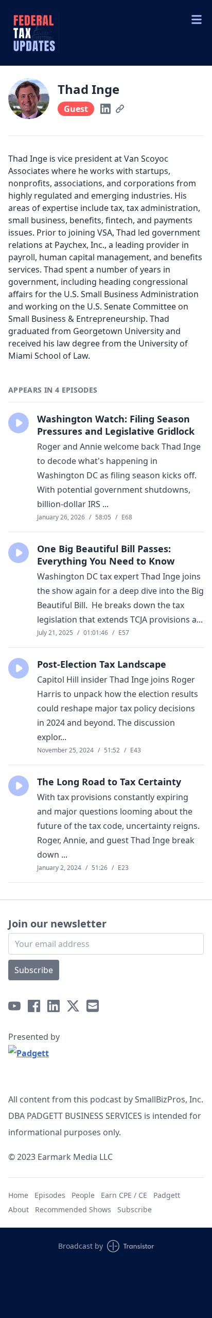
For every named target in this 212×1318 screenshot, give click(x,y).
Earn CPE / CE (124, 1195)
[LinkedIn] (105, 109)
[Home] (106, 32)
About (18, 1209)
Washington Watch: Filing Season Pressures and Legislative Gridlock (116, 425)
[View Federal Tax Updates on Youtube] (14, 1006)
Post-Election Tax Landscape (101, 664)
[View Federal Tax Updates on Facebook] (34, 1006)
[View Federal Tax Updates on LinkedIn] (53, 1006)
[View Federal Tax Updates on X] (73, 1006)
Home (18, 1195)
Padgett (166, 1195)
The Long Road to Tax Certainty (109, 782)
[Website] (120, 109)
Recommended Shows (73, 1209)
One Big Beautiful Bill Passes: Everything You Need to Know (105, 554)
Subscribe (33, 970)
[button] (18, 423)
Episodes (49, 1195)
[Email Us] (92, 1006)
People (83, 1195)
